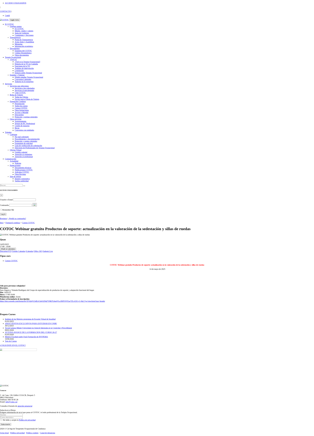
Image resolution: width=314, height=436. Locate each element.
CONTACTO (5, 11)
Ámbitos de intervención (24, 68)
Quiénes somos (16, 26)
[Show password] (34, 205)
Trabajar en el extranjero (24, 82)
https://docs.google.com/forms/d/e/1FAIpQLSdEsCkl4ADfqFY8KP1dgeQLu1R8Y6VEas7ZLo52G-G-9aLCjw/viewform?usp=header (52, 301)
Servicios (8, 84)
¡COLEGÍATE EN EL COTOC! (13, 345)
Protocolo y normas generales (26, 117)
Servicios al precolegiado (24, 90)
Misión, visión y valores (24, 31)
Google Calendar (18, 251)
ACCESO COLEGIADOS (15, 3)
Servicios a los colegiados (25, 88)
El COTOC (9, 24)
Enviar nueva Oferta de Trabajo (27, 99)
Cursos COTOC (21, 108)
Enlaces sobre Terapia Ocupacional (28, 73)
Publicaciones (15, 165)
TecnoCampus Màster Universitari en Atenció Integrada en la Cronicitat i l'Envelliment (38, 328)
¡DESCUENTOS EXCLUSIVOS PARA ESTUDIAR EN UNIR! (31, 323)
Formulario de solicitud (24, 143)
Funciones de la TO (22, 66)
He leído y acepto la (19, 420)
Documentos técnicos (23, 168)
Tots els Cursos (11, 341)
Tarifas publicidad (22, 181)
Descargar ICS (5, 251)
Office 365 (38, 251)
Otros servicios (15, 119)
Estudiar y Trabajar (17, 75)
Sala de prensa (15, 176)
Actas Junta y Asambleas (24, 42)
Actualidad (14, 161)
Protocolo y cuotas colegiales (26, 141)
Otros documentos (22, 55)
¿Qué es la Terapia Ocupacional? (27, 62)
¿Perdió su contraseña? (17, 219)
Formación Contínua (18, 101)
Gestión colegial (21, 152)
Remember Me (8, 210)
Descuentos (19, 115)
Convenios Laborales (23, 79)
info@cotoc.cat (11, 402)
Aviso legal (4, 433)
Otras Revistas (20, 174)
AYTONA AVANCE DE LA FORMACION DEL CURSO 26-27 (31, 332)
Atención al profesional (24, 157)
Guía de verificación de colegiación (28, 146)
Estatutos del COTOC (23, 51)
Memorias (18, 44)
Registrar (3, 219)
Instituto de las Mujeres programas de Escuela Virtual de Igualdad (30, 319)
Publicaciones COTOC (24, 170)
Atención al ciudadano (23, 154)
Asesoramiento (20, 121)
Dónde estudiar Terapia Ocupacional (29, 77)
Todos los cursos (21, 106)
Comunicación (10, 159)
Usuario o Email (6, 200)
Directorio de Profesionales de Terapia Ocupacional (35, 148)
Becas (17, 128)
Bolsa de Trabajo (16, 95)
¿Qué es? (13, 59)
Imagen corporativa (22, 179)
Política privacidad (17, 433)
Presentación (20, 104)
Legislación (19, 71)
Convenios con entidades (24, 130)
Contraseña (4, 205)
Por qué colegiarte (22, 137)
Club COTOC (20, 93)
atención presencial (25, 406)
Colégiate (13, 135)
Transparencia (15, 37)
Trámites (8, 132)
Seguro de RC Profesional (25, 123)
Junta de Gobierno (22, 33)
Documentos (15, 48)
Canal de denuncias (47, 433)
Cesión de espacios (22, 126)
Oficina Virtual (15, 150)
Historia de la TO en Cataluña (26, 64)
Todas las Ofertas (21, 97)
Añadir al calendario (8, 249)
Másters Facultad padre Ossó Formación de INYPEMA (26, 337)
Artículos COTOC (22, 172)
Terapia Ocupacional (13, 57)
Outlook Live (47, 251)
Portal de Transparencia (24, 40)
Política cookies (32, 433)
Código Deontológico (23, 53)
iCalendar (29, 251)
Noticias (18, 163)
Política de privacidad (27, 420)
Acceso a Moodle (21, 112)
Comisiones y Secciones (24, 35)
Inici (1, 223)
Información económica (24, 46)
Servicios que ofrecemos (19, 86)
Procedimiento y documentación (27, 139)
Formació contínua (13, 223)
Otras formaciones (22, 110)
